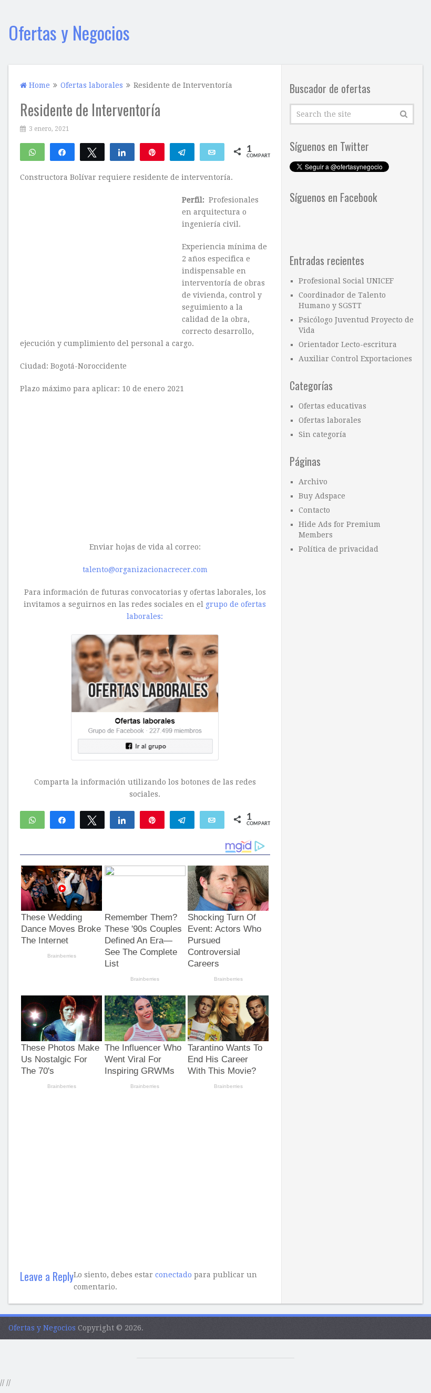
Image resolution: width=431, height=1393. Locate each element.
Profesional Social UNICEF (346, 281)
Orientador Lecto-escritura (348, 344)
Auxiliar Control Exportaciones (355, 358)
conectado (173, 1274)
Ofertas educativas (332, 406)
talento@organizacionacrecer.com (145, 569)
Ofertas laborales (330, 420)
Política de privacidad (338, 549)
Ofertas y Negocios (69, 32)
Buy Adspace (322, 496)
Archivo (313, 481)
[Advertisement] (145, 1175)
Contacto (314, 510)
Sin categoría (322, 434)
